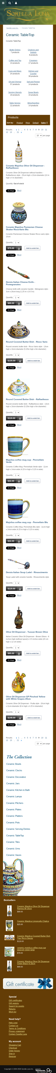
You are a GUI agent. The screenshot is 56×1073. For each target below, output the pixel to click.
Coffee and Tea (15, 60)
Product (20, 123)
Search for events (16, 1006)
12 (7, 132)
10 (42, 130)
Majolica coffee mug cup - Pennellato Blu (27, 522)
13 (11, 132)
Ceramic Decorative (16, 777)
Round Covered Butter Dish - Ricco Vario (26, 342)
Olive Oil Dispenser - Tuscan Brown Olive (27, 632)
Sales (43, 123)
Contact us (13, 1025)
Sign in (12, 1053)
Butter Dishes (15, 50)
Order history (14, 1051)
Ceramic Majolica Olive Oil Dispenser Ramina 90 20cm (33, 907)
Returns (12, 1009)
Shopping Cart (15, 1045)
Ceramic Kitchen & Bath (18, 790)
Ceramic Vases (13, 855)
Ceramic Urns (13, 848)
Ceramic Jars (13, 783)
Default (36, 123)
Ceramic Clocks (14, 770)
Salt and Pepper (33, 82)
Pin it (19, 190)
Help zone (13, 1023)
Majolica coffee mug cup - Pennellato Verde (25, 461)
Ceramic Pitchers (14, 803)
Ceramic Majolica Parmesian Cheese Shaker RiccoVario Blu (24, 228)
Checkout (13, 1048)
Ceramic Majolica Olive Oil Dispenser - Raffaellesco (25, 166)
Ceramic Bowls (13, 764)
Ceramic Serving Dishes (18, 829)
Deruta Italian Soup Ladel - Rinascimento (27, 572)
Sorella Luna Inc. (12, 28)
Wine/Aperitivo (33, 103)
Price (28, 123)
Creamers (33, 60)
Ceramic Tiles (13, 842)
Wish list (12, 1012)
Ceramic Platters (14, 816)
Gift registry (14, 1003)
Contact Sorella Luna (18, 1034)
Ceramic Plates (13, 809)
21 (18, 132)
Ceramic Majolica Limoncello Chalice (33, 921)
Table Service (14, 103)
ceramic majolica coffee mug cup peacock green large (31, 949)
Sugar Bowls (33, 92)
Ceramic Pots (13, 822)
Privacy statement (17, 1031)
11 (46, 130)
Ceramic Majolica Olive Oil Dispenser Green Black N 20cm (33, 962)
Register (12, 1056)
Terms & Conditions (17, 1028)
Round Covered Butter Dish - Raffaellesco (27, 399)
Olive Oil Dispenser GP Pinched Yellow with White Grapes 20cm (25, 697)
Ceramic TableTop (15, 835)
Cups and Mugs (15, 71)
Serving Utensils (15, 92)
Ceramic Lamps (14, 796)
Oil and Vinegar (15, 82)
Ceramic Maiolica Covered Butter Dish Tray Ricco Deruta (33, 937)
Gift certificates (15, 1000)
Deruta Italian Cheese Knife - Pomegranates (20, 283)
